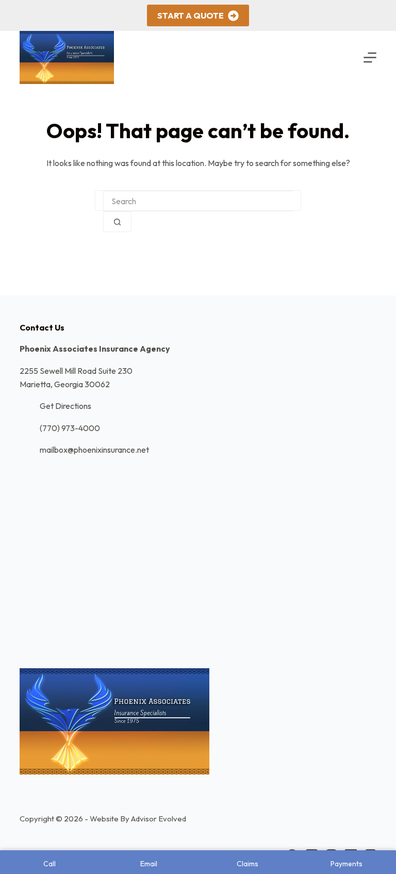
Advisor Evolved (158, 818)
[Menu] (370, 57)
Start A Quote (190, 15)
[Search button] (117, 221)
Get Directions (65, 406)
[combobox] (198, 201)
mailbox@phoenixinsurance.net (94, 449)
